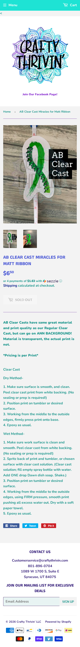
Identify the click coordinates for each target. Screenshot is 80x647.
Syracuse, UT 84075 (40, 577)
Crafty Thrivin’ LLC (29, 622)
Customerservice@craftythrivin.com (40, 560)
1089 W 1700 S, (34, 571)
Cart (73, 5)
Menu (13, 5)
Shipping (10, 285)
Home (7, 112)
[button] (40, 281)
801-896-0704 (40, 566)
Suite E (53, 571)
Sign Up (68, 601)
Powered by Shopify (58, 622)
